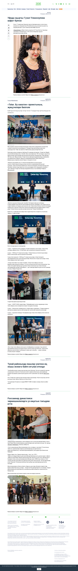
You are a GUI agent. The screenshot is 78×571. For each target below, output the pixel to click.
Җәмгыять (48, 99)
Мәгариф (53, 9)
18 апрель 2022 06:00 (45, 394)
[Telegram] (59, 4)
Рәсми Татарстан (30, 9)
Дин (49, 9)
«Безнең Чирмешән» (13, 444)
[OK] (63, 4)
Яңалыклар (10, 9)
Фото (15, 9)
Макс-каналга (34, 95)
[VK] (56, 4)
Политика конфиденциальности (59, 558)
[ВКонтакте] (9, 25)
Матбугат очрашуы (21, 9)
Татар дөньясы (38, 9)
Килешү (39, 569)
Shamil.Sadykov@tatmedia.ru (58, 561)
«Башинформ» (17, 30)
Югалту (49, 12)
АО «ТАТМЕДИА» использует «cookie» (60, 554)
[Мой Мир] (9, 36)
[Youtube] (61, 4)
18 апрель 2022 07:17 (45, 100)
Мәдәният (45, 9)
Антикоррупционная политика (59, 552)
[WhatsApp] (9, 33)
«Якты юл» (46, 373)
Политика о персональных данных (60, 550)
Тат (13, 3)
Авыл (57, 9)
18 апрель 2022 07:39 (45, 14)
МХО (61, 9)
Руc (8, 3)
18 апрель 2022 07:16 (45, 360)
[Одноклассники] (9, 30)
